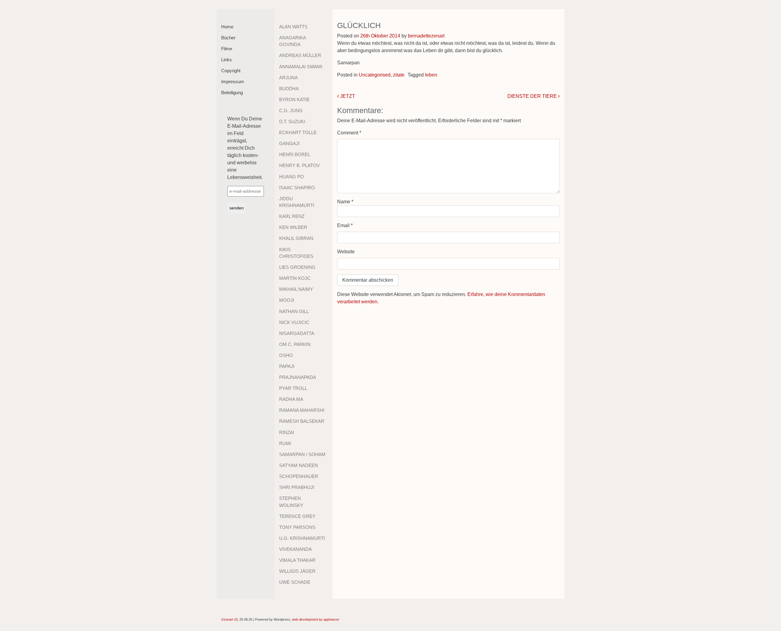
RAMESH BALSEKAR (301, 421)
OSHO (286, 355)
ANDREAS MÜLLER (300, 55)
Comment (349, 132)
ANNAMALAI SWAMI (300, 66)
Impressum (232, 81)
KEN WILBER (293, 227)
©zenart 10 (229, 619)
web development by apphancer (315, 619)
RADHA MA (291, 399)
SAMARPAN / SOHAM (302, 454)
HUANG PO (291, 176)
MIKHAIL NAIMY (296, 289)
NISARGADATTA (296, 333)
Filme (226, 48)
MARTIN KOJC (295, 278)
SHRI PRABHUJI (296, 487)
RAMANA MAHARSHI (301, 410)
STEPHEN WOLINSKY (291, 502)
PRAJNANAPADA (297, 377)
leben (431, 74)
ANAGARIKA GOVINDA (292, 41)
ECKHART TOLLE (298, 132)
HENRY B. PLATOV (299, 165)
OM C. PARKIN (295, 344)
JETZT (347, 96)
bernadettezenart (426, 35)
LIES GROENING (297, 267)
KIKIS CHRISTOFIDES (296, 253)
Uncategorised (374, 74)
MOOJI (286, 300)
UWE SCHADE (294, 582)
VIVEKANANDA (295, 549)
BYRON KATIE (294, 99)
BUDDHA (289, 88)
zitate (399, 74)
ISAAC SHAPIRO (297, 187)
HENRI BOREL (294, 154)
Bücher (228, 37)
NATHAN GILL (294, 311)
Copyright (230, 70)
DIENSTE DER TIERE (532, 96)
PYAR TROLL (293, 388)
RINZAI (286, 432)
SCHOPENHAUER (298, 476)
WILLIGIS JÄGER (297, 571)
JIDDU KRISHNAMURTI (296, 202)
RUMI (285, 443)
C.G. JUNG (291, 110)
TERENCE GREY (297, 516)
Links (226, 59)
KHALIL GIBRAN (296, 238)
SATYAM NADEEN (298, 465)
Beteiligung (232, 92)
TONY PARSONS (297, 527)
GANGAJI (289, 143)
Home (227, 26)
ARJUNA (288, 77)
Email (345, 225)
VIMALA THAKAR (297, 560)
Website (346, 251)
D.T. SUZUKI (292, 121)
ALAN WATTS (293, 26)
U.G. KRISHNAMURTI (302, 538)
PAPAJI (286, 366)
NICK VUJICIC (294, 322)
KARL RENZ (291, 216)
